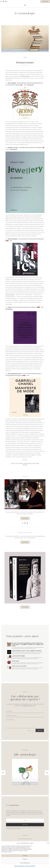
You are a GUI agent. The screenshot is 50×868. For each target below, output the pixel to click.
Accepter (25, 855)
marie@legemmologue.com (28, 705)
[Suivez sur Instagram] (3, 1)
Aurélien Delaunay (10, 294)
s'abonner (45, 1)
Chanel (12, 463)
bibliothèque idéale (25, 76)
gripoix (34, 463)
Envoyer (40, 730)
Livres (25, 57)
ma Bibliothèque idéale (25, 838)
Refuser (25, 859)
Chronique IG (30, 85)
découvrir (25, 518)
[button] (48, 843)
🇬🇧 (7, 240)
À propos (25, 835)
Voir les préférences (25, 862)
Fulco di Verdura (19, 463)
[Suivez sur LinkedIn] (6, 1)
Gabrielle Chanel (28, 463)
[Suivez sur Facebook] (1, 1)
